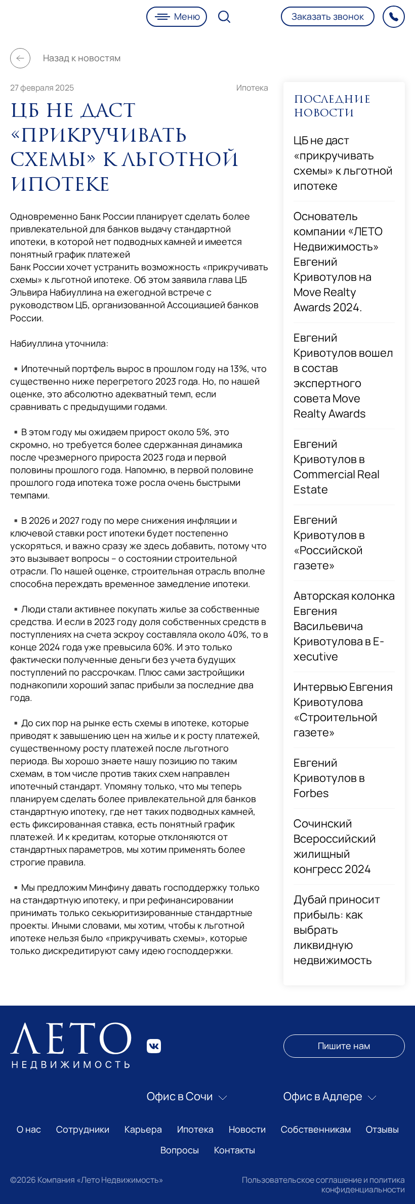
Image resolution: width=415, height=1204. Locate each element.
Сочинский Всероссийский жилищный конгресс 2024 (335, 846)
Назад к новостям (81, 58)
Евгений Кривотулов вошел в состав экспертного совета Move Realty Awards (343, 375)
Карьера (143, 1129)
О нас (29, 1129)
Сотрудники (82, 1129)
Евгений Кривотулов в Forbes (329, 778)
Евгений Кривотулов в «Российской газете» (329, 542)
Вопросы (179, 1150)
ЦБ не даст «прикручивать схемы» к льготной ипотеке (343, 163)
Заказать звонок (328, 16)
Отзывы (382, 1129)
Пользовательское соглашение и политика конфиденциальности (323, 1184)
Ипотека (252, 87)
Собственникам (316, 1129)
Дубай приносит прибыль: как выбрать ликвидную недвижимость (337, 930)
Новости (247, 1129)
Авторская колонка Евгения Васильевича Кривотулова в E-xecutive (344, 626)
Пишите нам (344, 1046)
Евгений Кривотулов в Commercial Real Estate (337, 466)
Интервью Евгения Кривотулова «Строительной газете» (343, 709)
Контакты (234, 1150)
